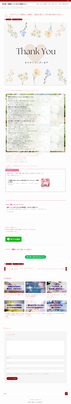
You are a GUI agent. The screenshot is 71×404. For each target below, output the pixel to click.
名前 (8, 357)
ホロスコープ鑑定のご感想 (17, 19)
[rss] (68, 1)
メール (9, 363)
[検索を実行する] (66, 393)
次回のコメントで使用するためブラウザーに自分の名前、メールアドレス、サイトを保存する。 (29, 374)
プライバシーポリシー (35, 399)
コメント (9, 339)
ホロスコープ (8, 19)
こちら (19, 204)
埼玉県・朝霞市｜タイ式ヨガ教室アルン (14, 4)
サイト (8, 368)
